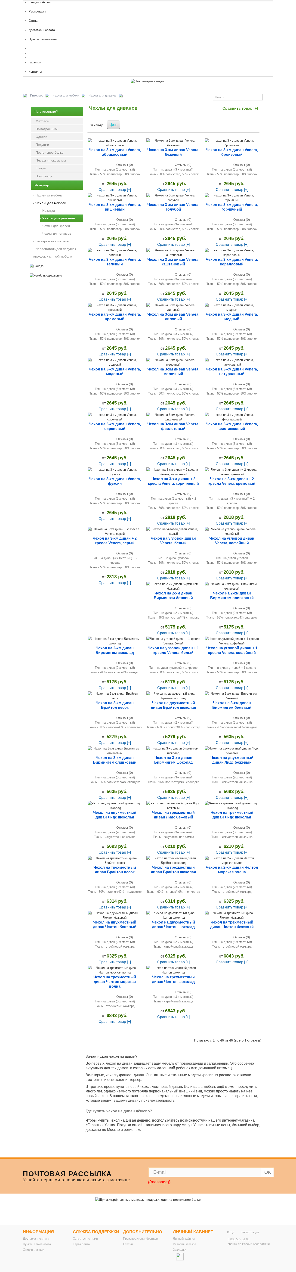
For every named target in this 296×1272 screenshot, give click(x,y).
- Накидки (47, 210)
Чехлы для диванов (103, 95)
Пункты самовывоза (43, 39)
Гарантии (35, 62)
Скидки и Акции (39, 2)
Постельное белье (50, 152)
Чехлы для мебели (65, 95)
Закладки (179, 1249)
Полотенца (44, 176)
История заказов (184, 1244)
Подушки (42, 144)
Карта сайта (81, 1244)
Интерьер (36, 95)
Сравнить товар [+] (240, 108)
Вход (230, 1232)
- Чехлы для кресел (55, 226)
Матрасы (42, 121)
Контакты (35, 71)
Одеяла (41, 137)
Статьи (33, 20)
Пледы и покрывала (51, 160)
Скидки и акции (33, 1249)
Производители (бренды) (140, 1238)
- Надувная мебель (47, 195)
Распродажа (37, 11)
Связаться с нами (85, 1238)
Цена (113, 125)
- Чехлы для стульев (55, 233)
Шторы (41, 168)
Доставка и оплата (42, 30)
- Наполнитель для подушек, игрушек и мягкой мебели (55, 252)
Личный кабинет (184, 1238)
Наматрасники (47, 129)
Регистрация (250, 1232)
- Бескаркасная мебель (51, 241)
